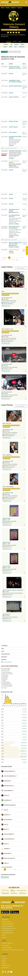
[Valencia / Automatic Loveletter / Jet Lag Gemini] (14, 582)
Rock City (24, 92)
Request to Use (6, 305)
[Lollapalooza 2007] (14, 510)
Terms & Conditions (7, 943)
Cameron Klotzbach (9, 771)
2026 (2, 709)
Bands (7, 7)
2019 (2, 723)
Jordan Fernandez (8, 858)
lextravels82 (7, 853)
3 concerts (24, 720)
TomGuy (11, 594)
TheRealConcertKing (9, 805)
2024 (2, 714)
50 (14, 869)
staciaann (6, 814)
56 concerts (24, 745)
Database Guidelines (7, 924)
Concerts (19, 7)
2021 (2, 720)
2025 (2, 711)
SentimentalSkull (8, 834)
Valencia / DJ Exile (13, 121)
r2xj (10, 618)
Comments (21, 46)
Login (3, 935)
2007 (2, 753)
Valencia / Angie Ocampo (15, 86)
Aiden (3, 293)
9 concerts (24, 759)
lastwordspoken (8, 790)
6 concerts (24, 714)
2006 (2, 756)
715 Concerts (13, 29)
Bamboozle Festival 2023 (15, 151)
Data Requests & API (7, 930)
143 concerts (24, 751)
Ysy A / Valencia (13, 132)
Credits (4, 963)
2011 (2, 742)
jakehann (11, 368)
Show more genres (6, 662)
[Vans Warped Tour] (14, 606)
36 (13, 259)
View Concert (4, 687)
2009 (2, 748)
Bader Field (25, 136)
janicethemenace (11, 302)
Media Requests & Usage (9, 928)
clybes (5, 863)
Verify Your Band (6, 921)
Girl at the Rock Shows (9, 776)
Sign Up (4, 937)
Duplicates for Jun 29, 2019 (9, 239)
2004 (2, 762)
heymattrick (7, 780)
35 (10, 259)
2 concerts (24, 723)
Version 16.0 (5, 967)
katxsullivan (7, 800)
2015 (2, 734)
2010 (2, 745)
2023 (2, 717)
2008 (2, 751)
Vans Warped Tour (7, 614)
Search (3, 4)
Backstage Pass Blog (7, 932)
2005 (2, 759)
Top (11, 44)
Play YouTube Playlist (5, 668)
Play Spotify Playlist (5, 670)
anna (5, 824)
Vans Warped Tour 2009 (7, 297)
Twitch (24, 209)
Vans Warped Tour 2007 (7, 364)
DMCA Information (7, 947)
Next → (17, 259)
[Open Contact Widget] (2, 968)
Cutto (23, 80)
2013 (2, 737)
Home (2, 7)
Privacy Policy (5, 945)
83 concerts (24, 742)
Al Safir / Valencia (13, 127)
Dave (5, 809)
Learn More (5, 919)
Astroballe (24, 194)
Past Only (18, 51)
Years (15, 46)
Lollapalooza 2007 (6, 518)
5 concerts (24, 717)
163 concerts (24, 756)
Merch (4, 960)
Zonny (10, 522)
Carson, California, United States (12, 293)
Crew (3, 956)
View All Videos (20, 268)
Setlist (10, 46)
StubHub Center (5, 332)
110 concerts (24, 748)
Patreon (4, 958)
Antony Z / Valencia (14, 97)
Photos (15, 41)
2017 (2, 728)
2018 (2, 725)
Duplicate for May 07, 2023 (9, 148)
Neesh (5, 829)
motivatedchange (8, 839)
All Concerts (4, 51)
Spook (23, 97)
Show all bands (12, 143)
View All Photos (20, 406)
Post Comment (5, 877)
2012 (2, 739)
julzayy (6, 795)
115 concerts (24, 753)
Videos (20, 41)
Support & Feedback (7, 926)
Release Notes (6, 965)
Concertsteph (7, 819)
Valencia (13, 7)
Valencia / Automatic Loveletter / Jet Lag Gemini (13, 590)
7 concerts (24, 731)
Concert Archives (19, 950)
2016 (2, 731)
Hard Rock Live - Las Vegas (24, 123)
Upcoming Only (11, 51)
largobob (6, 848)
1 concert (24, 709)
